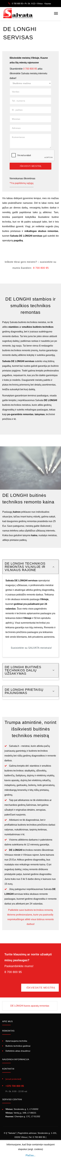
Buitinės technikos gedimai (17, 1046)
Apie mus (7, 1021)
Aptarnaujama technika (16, 1041)
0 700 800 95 (30, 68)
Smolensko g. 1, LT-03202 (21, 1109)
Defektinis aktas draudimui (17, 1051)
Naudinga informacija (15, 1059)
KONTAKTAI (8, 1069)
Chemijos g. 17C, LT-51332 (22, 1116)
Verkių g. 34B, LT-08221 (20, 1113)
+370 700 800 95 (14, 1086)
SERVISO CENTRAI (12, 1099)
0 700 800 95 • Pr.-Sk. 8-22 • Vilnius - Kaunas (31, 3)
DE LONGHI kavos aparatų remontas (29, 1006)
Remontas (8, 1031)
